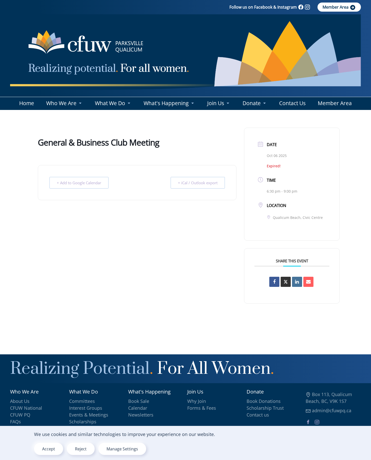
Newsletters (140, 415)
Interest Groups (85, 408)
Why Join (196, 401)
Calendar (137, 408)
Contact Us (292, 103)
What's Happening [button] (166, 103)
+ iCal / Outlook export (198, 182)
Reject (81, 449)
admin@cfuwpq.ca (331, 410)
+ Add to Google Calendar (79, 182)
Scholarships (82, 422)
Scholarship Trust (265, 408)
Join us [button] (215, 103)
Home (26, 103)
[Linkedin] (297, 282)
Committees (82, 401)
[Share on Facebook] (274, 282)
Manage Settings (122, 449)
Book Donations (264, 401)
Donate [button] (252, 103)
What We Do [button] (110, 103)
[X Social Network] (286, 282)
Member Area (336, 7)
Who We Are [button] (61, 103)
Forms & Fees (201, 408)
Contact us (258, 415)
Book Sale (138, 401)
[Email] (308, 282)
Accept (48, 449)
